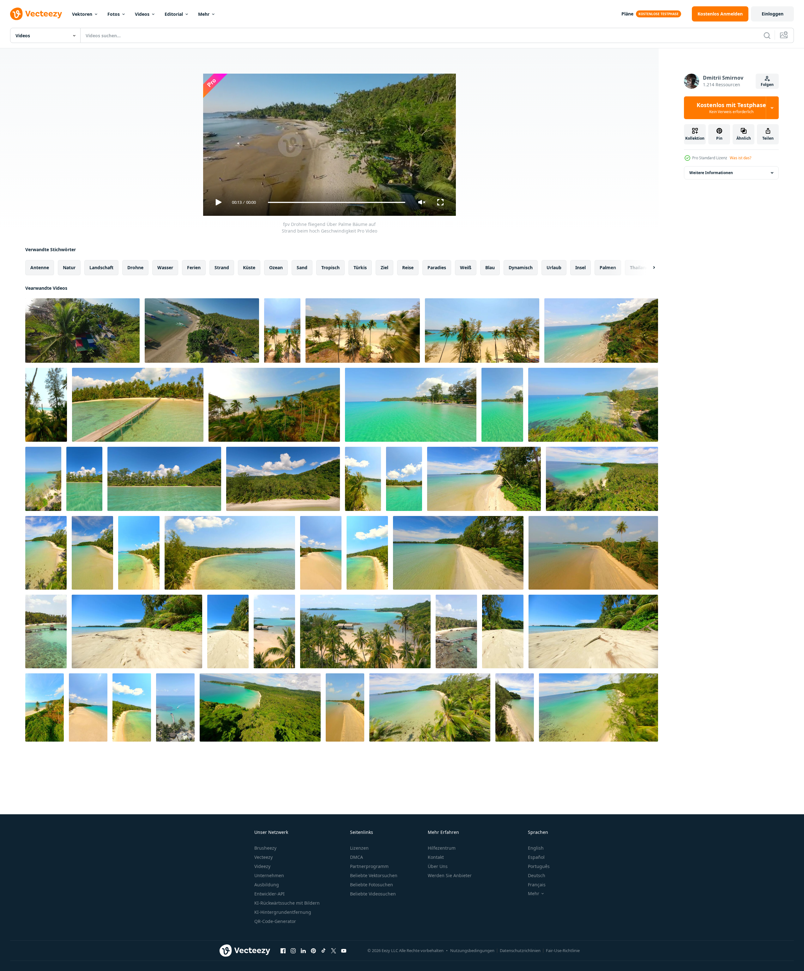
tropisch (330, 267)
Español (536, 857)
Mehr (203, 14)
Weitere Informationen (711, 172)
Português (539, 866)
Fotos (113, 14)
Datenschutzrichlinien (520, 950)
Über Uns (438, 866)
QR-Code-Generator (275, 921)
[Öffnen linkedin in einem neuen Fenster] (303, 950)
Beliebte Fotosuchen (371, 885)
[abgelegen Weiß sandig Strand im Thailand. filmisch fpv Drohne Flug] (137, 631)
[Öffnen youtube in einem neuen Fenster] (343, 950)
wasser (165, 267)
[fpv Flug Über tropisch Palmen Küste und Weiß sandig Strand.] (362, 330)
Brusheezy (265, 848)
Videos (142, 14)
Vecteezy (263, 857)
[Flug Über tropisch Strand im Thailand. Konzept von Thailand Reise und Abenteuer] (321, 553)
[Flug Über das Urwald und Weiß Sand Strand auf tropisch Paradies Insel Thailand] (260, 707)
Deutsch (536, 875)
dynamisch (521, 267)
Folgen (767, 84)
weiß (465, 267)
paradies (436, 267)
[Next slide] (648, 267)
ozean (276, 267)
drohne (135, 267)
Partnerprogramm (369, 866)
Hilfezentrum (442, 848)
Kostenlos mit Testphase (731, 107)
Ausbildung (266, 885)
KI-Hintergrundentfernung (282, 912)
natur (69, 267)
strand (222, 267)
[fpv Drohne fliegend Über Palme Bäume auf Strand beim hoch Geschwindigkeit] (202, 330)
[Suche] (767, 35)
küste (249, 267)
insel (580, 267)
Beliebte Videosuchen (373, 894)
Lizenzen (359, 848)
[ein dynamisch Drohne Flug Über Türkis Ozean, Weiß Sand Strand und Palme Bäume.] (404, 479)
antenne (39, 267)
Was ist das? (740, 158)
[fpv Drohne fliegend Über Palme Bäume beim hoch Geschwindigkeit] (82, 330)
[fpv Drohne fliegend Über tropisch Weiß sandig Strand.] (282, 330)
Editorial (174, 14)
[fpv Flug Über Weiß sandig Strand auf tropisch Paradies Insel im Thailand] (502, 631)
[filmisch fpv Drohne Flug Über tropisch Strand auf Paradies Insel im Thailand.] (88, 707)
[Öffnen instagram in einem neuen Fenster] (293, 950)
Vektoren (82, 14)
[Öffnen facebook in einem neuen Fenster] (283, 950)
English (536, 848)
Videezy (262, 866)
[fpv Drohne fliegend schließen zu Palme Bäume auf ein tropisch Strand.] (44, 707)
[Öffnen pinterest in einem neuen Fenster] (313, 950)
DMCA (356, 857)
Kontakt (436, 857)
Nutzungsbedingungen (472, 950)
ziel (384, 267)
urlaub (554, 267)
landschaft (101, 267)
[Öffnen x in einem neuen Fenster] (333, 950)
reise (408, 267)
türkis (360, 267)
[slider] (336, 202)
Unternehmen (269, 875)
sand (302, 267)
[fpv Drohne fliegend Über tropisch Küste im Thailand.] (601, 330)
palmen (608, 267)
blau (490, 267)
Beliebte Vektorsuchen (373, 875)
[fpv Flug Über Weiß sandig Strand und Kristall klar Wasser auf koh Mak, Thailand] (593, 553)
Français (537, 885)
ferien (194, 267)
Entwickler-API (269, 894)
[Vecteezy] (36, 14)
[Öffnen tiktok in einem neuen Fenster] (323, 950)
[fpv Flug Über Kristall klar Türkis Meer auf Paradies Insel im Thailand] (410, 405)
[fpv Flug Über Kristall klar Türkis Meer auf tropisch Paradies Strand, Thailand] (84, 479)
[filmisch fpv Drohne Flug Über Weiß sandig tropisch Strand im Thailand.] (92, 553)
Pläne (627, 14)
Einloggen (772, 14)
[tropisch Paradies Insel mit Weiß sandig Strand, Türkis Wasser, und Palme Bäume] (274, 631)
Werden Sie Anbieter (450, 875)
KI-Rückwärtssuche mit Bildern (287, 903)
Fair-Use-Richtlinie (563, 950)
